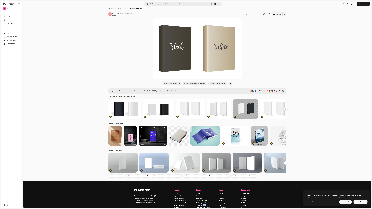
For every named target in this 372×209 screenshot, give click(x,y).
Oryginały (200, 205)
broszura (177, 176)
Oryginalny (166, 22)
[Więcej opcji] (260, 14)
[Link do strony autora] (110, 14)
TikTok (243, 203)
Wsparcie (199, 198)
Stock (120, 8)
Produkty (177, 190)
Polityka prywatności (202, 203)
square (169, 176)
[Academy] (7, 205)
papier (227, 176)
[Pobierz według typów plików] (284, 14)
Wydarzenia (222, 208)
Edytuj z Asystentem (218, 83)
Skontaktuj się (246, 190)
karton (211, 176)
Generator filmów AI (180, 200)
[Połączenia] (4, 205)
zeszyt (112, 176)
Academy (199, 193)
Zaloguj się (350, 4)
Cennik (342, 4)
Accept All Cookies (360, 202)
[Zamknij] (283, 91)
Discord (243, 205)
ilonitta (114, 15)
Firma (221, 190)
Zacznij (198, 190)
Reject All (345, 202)
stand (203, 176)
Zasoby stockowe (179, 205)
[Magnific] (142, 190)
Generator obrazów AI (180, 198)
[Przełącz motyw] (11, 205)
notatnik (146, 176)
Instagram (244, 196)
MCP (259, 91)
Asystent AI (177, 196)
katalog (129, 176)
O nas (220, 196)
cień (153, 176)
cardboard (187, 176)
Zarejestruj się (363, 4)
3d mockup (252, 176)
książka (235, 176)
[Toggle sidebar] (19, 3)
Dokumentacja (200, 196)
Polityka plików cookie (203, 208)
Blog (220, 205)
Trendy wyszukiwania (225, 203)
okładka (196, 176)
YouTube (243, 198)
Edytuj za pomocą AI (173, 83)
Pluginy (276, 91)
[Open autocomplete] (147, 4)
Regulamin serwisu (202, 200)
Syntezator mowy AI (180, 203)
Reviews (221, 198)
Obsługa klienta (246, 193)
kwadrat (219, 176)
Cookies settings (311, 202)
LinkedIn (243, 200)
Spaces (176, 193)
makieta (137, 176)
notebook (120, 176)
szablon (243, 176)
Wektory (126, 8)
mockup (161, 176)
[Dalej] (286, 109)
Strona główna (112, 8)
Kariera (221, 200)
